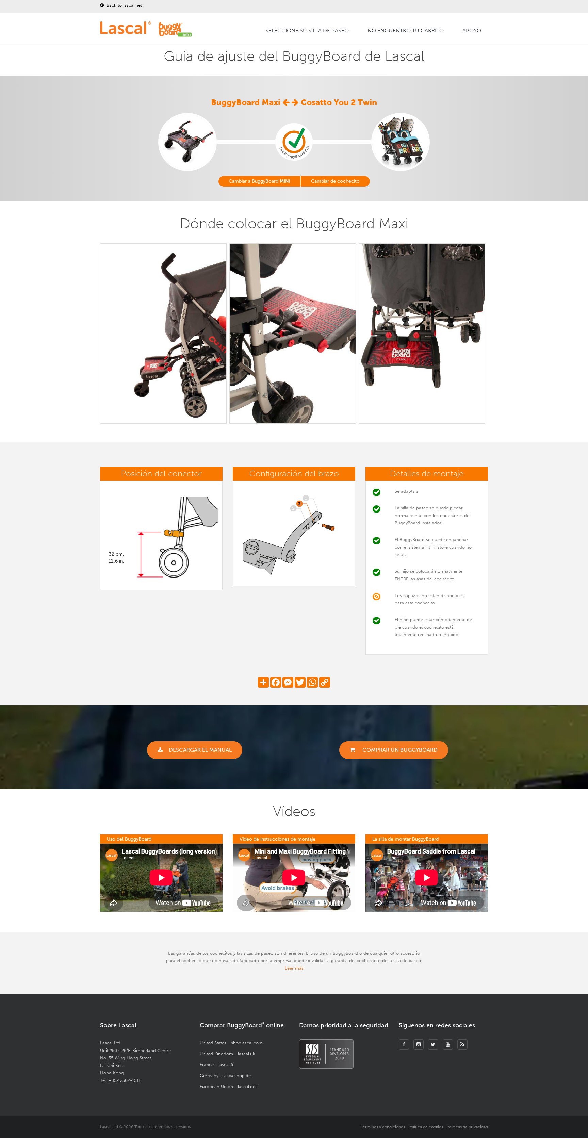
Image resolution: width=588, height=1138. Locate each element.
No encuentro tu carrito (406, 30)
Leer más (294, 968)
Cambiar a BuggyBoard (259, 181)
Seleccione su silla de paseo (307, 30)
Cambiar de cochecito (335, 181)
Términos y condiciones (383, 1127)
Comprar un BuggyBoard (399, 750)
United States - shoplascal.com (231, 1042)
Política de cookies (425, 1127)
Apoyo (471, 30)
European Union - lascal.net (228, 1086)
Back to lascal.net (123, 5)
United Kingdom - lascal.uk (227, 1053)
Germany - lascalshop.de (225, 1075)
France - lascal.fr (217, 1064)
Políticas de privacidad (467, 1127)
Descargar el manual (200, 750)
